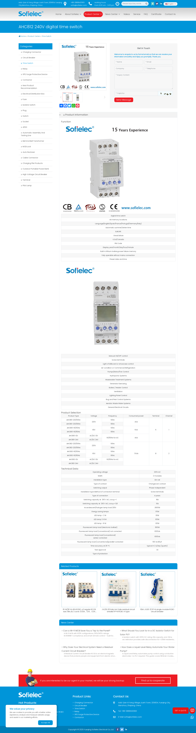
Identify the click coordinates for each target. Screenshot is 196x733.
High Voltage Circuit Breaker (35, 174)
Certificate (156, 14)
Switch (25, 116)
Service (136, 14)
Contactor (27, 80)
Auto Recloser (29, 152)
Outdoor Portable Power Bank (36, 169)
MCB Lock (27, 146)
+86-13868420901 (78, 2)
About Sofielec (72, 14)
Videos (127, 14)
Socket (26, 121)
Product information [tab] (76, 114)
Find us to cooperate (153, 680)
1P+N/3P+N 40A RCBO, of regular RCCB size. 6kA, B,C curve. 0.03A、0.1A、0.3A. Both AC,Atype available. (79, 611)
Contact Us (170, 14)
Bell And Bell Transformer (33, 141)
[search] (146, 4)
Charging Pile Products (33, 163)
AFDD (25, 127)
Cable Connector (30, 157)
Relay (25, 68)
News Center (111, 14)
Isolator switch (29, 105)
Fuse (25, 99)
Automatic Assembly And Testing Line (33, 134)
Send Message (123, 99)
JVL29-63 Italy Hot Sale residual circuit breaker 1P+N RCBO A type (118, 610)
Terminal (26, 180)
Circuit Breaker (29, 57)
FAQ (146, 14)
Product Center (92, 14)
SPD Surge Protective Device (35, 74)
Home (58, 14)
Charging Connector (32, 52)
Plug (24, 110)
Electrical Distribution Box (33, 93)
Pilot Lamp (27, 185)
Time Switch (46, 36)
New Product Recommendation (29, 86)
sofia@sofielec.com (79, 5)
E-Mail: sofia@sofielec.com (130, 717)
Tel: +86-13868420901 (127, 711)
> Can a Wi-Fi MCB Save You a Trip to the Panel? (86, 630)
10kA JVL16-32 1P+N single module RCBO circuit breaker (157, 610)
